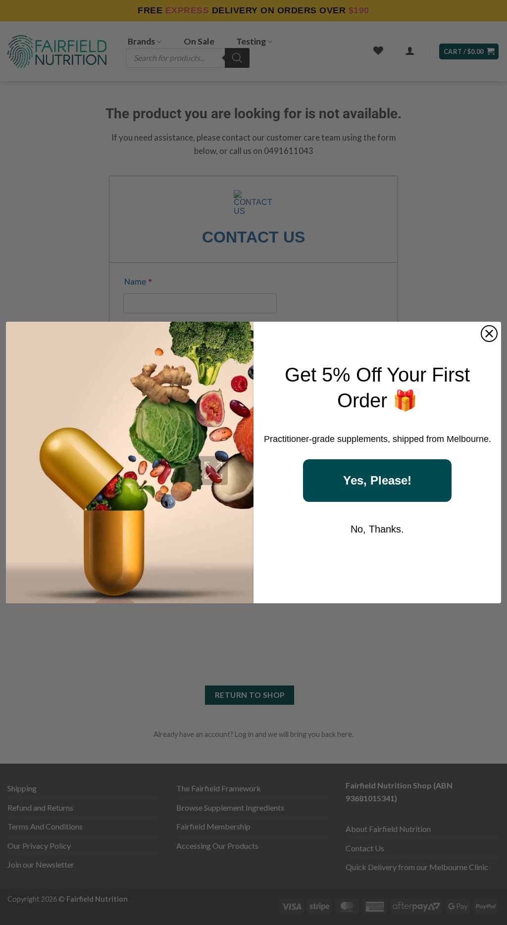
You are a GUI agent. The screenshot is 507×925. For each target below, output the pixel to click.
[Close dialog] (489, 333)
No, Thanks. (377, 529)
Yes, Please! (377, 480)
